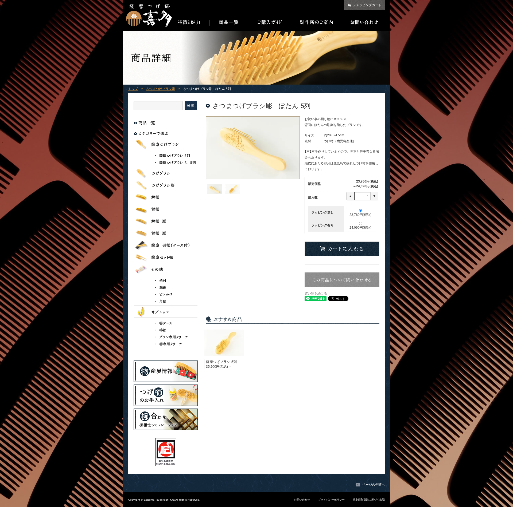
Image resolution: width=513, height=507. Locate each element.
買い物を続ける (316, 293)
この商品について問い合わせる (342, 279)
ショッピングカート (367, 5)
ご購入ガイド (270, 22)
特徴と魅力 (191, 22)
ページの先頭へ (373, 484)
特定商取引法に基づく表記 (369, 499)
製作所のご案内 (316, 22)
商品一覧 (229, 22)
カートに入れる (342, 248)
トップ (133, 89)
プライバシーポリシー (331, 499)
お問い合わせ (363, 22)
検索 (191, 105)
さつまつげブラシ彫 (160, 89)
